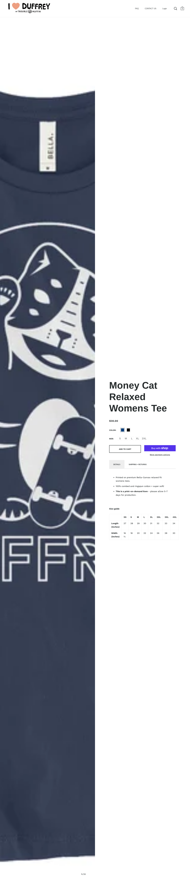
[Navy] (122, 430)
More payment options (160, 455)
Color (112, 430)
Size (111, 439)
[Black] (128, 430)
